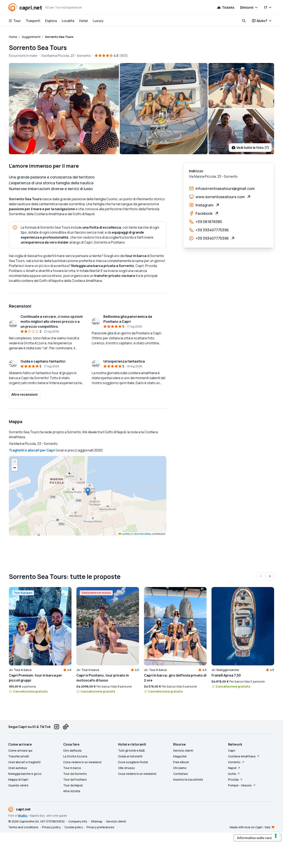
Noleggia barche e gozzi (24, 774)
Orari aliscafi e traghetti (24, 762)
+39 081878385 (209, 221)
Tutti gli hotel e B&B (131, 750)
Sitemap (96, 821)
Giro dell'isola (72, 750)
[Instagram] (56, 726)
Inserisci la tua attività (188, 779)
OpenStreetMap (142, 533)
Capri (231, 750)
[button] (87, 491)
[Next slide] (270, 576)
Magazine (180, 756)
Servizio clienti (183, 750)
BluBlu (22, 816)
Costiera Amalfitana (241, 756)
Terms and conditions (23, 827)
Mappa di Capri (18, 779)
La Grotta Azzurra (75, 756)
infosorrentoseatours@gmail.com (225, 188)
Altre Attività (71, 791)
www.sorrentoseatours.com (220, 196)
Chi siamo (179, 768)
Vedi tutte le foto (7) (252, 147)
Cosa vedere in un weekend (82, 762)
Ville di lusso (126, 768)
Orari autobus (17, 768)
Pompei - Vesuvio (240, 785)
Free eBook (181, 762)
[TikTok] (65, 726)
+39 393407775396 (212, 229)
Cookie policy (73, 827)
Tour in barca (72, 768)
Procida (233, 779)
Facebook (204, 213)
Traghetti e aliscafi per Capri (32, 450)
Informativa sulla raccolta (257, 838)
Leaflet (125, 533)
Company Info (77, 821)
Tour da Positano (75, 779)
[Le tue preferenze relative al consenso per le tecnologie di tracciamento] (276, 836)
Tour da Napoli (73, 785)
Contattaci (180, 774)
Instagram (204, 205)
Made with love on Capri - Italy (250, 827)
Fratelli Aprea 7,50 (226, 675)
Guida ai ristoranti (130, 756)
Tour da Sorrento (75, 774)
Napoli (232, 768)
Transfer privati (18, 756)
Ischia (232, 774)
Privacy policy (51, 827)
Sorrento (234, 762)
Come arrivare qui (20, 750)
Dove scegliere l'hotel (133, 762)
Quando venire (18, 785)
